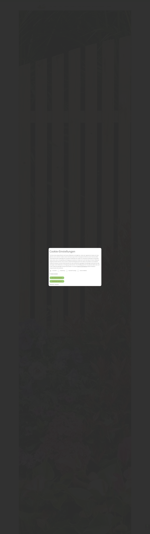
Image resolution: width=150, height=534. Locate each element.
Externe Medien (83, 270)
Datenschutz (52, 284)
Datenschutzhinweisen (82, 266)
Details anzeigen (54, 273)
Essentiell (54, 270)
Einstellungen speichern (57, 281)
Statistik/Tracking (72, 270)
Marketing (62, 270)
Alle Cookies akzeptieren (57, 277)
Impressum (57, 284)
